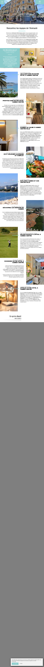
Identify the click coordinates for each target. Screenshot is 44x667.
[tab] (8, 310)
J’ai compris (15, 663)
